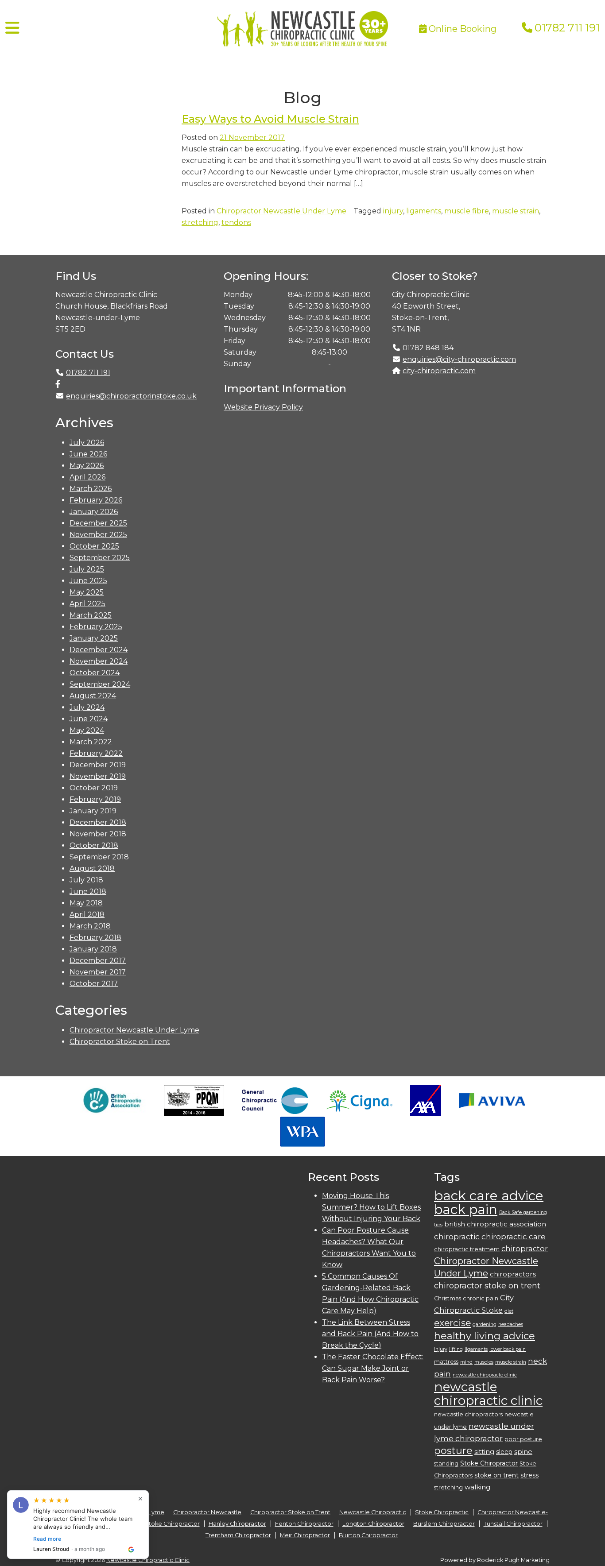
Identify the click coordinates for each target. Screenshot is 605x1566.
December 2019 (98, 765)
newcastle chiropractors (468, 1414)
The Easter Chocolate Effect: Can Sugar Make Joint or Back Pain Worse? (372, 1368)
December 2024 (99, 650)
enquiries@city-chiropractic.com (459, 359)
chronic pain (480, 1298)
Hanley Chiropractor (237, 1523)
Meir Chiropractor (305, 1535)
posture (453, 1451)
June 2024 (89, 719)
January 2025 (94, 638)
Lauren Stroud (51, 1549)
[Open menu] (12, 28)
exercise (452, 1322)
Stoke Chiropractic (442, 1512)
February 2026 (96, 500)
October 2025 (94, 546)
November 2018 (98, 834)
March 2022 (91, 742)
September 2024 (100, 684)
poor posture (523, 1439)
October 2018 (94, 845)
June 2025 (88, 580)
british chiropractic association (495, 1224)
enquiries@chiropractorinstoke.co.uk (131, 396)
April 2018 (87, 914)
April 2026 (87, 477)
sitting (484, 1451)
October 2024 (95, 673)
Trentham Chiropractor (238, 1535)
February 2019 (95, 799)
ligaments (423, 211)
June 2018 (88, 891)
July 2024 (87, 707)
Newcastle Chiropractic (372, 1512)
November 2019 (98, 776)
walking (477, 1487)
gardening (484, 1324)
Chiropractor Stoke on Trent (120, 1041)
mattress (446, 1361)
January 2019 (93, 811)
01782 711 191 (567, 27)
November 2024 (99, 661)
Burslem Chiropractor (444, 1523)
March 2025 (91, 615)
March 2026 (91, 488)
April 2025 (87, 603)
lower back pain (507, 1349)
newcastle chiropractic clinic (488, 1393)
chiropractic (457, 1236)
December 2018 (98, 822)
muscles (483, 1362)
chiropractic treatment (467, 1249)
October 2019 (94, 788)
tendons (236, 222)
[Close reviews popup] (140, 1498)
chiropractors (513, 1274)
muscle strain (515, 211)
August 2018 (92, 868)
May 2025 (87, 592)
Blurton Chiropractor (368, 1535)
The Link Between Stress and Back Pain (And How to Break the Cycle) (370, 1333)
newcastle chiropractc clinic (485, 1375)
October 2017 (94, 983)
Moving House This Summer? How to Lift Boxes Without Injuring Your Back (371, 1207)
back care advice (488, 1195)
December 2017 (98, 960)
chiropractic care (513, 1236)
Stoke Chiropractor (489, 1463)
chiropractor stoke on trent (487, 1285)
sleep (504, 1452)
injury (393, 211)
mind (466, 1362)
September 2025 (100, 557)
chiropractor (524, 1248)
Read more (47, 1538)
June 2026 (88, 454)
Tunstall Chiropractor (513, 1523)
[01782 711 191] (527, 27)
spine (523, 1451)
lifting (456, 1349)
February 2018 (95, 937)
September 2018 (99, 857)
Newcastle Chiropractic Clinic (148, 1560)
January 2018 (93, 949)
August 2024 (93, 696)
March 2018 (90, 926)
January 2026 (94, 511)
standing (446, 1463)
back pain (465, 1209)
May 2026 (87, 465)
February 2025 (96, 627)
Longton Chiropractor (373, 1523)
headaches (510, 1324)
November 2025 (98, 534)
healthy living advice (484, 1336)
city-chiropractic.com (439, 371)
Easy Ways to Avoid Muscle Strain (270, 118)
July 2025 (87, 569)
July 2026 (87, 442)
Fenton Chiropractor (304, 1523)
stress (529, 1475)
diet (508, 1311)
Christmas (447, 1298)
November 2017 (98, 972)
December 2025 (98, 523)
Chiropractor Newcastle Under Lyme (281, 211)
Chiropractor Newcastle (207, 1512)
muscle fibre (466, 211)
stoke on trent (496, 1475)
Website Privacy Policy (263, 407)
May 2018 (86, 903)
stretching (200, 222)
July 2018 (86, 880)
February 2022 (96, 753)
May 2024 (87, 730)
